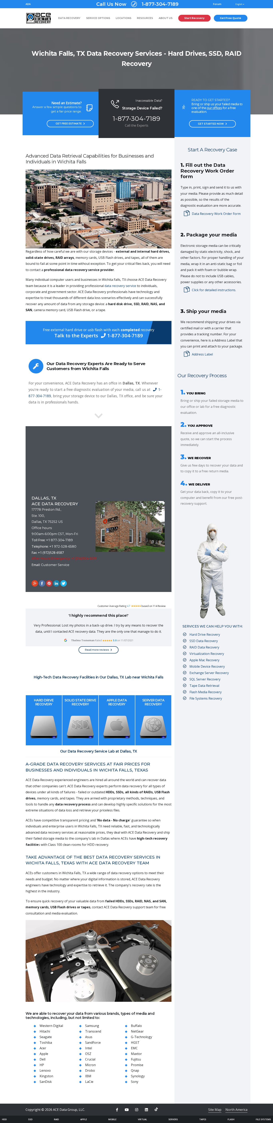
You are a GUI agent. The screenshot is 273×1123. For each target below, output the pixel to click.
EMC (134, 1048)
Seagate (46, 1037)
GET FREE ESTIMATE (69, 123)
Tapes (202, 1119)
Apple (44, 1054)
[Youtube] (127, 1110)
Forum (217, 4)
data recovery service (120, 286)
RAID (56, 1119)
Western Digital (51, 1026)
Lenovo (45, 1070)
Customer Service (55, 565)
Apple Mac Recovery (204, 660)
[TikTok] (156, 1109)
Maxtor (136, 1054)
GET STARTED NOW (211, 123)
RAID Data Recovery (204, 647)
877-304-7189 (62, 540)
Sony (134, 1081)
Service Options (98, 18)
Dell (42, 1059)
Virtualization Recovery (206, 653)
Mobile (112, 1119)
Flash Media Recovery (205, 692)
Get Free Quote (230, 18)
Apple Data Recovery (117, 702)
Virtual (142, 1119)
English (239, 4)
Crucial (90, 1059)
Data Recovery (69, 18)
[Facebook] (117, 1110)
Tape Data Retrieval (204, 685)
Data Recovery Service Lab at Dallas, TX (102, 751)
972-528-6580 (65, 546)
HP (42, 1065)
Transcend (93, 1031)
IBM (88, 1076)
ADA (28, 4)
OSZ (88, 1054)
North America (236, 1109)
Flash (231, 1119)
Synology (138, 1076)
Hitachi (45, 1031)
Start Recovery (194, 18)
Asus (88, 1037)
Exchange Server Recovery (209, 673)
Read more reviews (97, 649)
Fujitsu (136, 1059)
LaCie (89, 1081)
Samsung (92, 1026)
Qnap (135, 1070)
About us (165, 18)
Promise (137, 1065)
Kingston (46, 1076)
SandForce (93, 1042)
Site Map (214, 1109)
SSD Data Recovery (203, 641)
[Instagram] (136, 1110)
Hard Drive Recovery (44, 702)
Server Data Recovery (153, 702)
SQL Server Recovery (204, 679)
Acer (43, 1048)
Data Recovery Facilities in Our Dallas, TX (88, 677)
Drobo (90, 1070)
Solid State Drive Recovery (80, 702)
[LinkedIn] (146, 1110)
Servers (173, 1119)
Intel (88, 1048)
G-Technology (141, 1037)
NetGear (137, 1031)
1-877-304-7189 (137, 4)
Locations (123, 18)
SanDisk (46, 1081)
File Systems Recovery (205, 698)
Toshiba (46, 1042)
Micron (90, 1065)
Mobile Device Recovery (207, 666)
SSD (30, 1119)
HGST (135, 1042)
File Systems (263, 1119)
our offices (214, 108)
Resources (145, 18)
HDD (4, 1119)
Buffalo (136, 1026)
